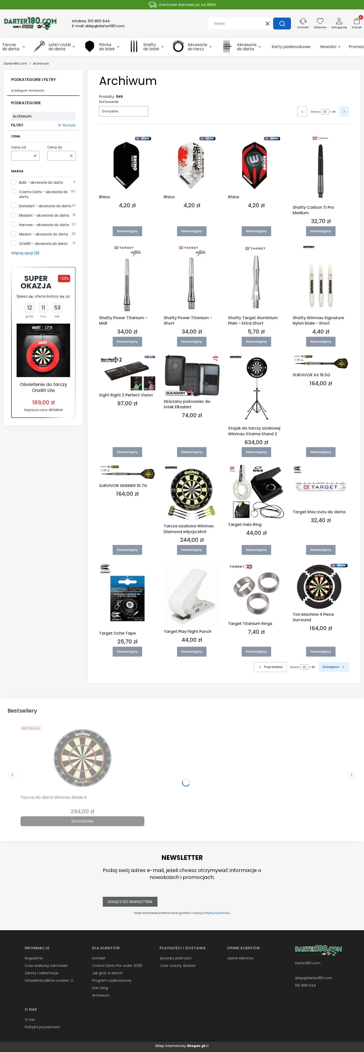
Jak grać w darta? (107, 973)
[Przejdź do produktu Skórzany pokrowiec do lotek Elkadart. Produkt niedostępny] (192, 376)
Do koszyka (82, 821)
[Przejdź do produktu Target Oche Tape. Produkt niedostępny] (127, 596)
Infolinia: (91, 21)
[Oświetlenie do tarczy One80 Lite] (43, 350)
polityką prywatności (216, 913)
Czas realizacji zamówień (46, 965)
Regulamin (34, 958)
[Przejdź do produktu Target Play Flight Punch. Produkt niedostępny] (192, 595)
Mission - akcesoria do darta (43, 234)
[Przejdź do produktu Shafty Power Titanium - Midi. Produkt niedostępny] (127, 278)
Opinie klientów (240, 958)
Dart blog (100, 987)
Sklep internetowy (180, 1045)
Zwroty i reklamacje (41, 973)
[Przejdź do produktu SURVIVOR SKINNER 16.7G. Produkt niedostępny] (127, 473)
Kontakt (98, 958)
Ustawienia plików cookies (47, 980)
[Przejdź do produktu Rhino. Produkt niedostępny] (127, 163)
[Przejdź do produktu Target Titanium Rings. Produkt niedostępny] (256, 591)
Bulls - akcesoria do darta (41, 182)
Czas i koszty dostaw (177, 965)
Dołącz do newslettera (130, 901)
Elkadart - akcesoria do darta (44, 215)
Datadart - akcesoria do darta (45, 206)
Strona (315, 112)
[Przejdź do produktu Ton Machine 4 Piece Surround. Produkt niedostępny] (321, 586)
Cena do (54, 147)
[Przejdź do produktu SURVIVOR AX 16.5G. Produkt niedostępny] (321, 363)
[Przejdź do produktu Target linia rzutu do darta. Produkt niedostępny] (321, 486)
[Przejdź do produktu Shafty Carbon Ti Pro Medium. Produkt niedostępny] (321, 168)
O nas (30, 1019)
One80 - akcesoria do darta (43, 243)
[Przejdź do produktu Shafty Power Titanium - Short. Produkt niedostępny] (192, 278)
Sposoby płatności (175, 958)
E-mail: (98, 26)
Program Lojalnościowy (111, 980)
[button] (282, 23)
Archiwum (100, 995)
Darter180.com (15, 63)
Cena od (18, 147)
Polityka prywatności (42, 1027)
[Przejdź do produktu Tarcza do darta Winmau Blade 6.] (82, 758)
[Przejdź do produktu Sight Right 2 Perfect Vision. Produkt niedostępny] (127, 373)
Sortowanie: (109, 101)
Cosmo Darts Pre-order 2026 (117, 965)
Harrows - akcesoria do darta (44, 224)
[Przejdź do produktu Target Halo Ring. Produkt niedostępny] (256, 492)
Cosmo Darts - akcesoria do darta (43, 194)
